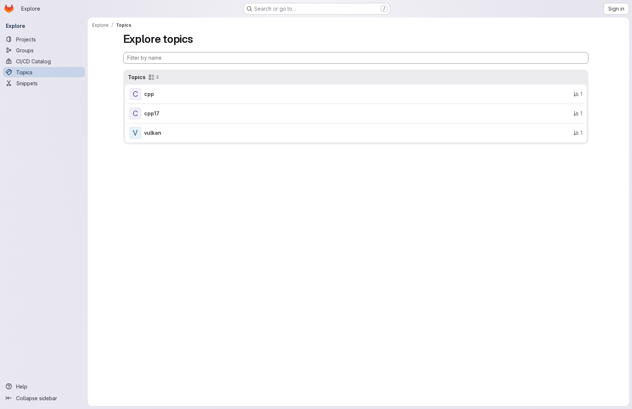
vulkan (152, 133)
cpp (149, 94)
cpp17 (151, 113)
